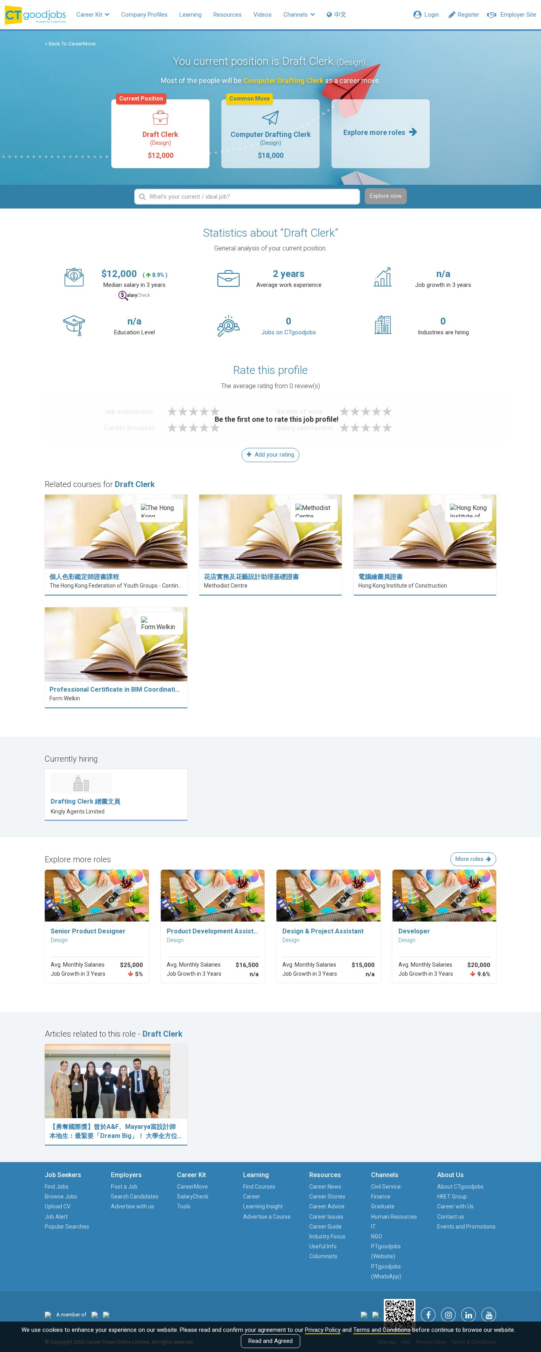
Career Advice (327, 1206)
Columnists (323, 1256)
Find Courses (259, 1186)
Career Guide (325, 1226)
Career (251, 1196)
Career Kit (90, 14)
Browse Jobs (61, 1196)
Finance (381, 1196)
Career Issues (326, 1217)
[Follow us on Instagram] (448, 1314)
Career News (325, 1186)
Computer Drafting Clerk (270, 129)
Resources (227, 14)
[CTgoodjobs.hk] (48, 1315)
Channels (296, 14)
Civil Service (386, 1186)
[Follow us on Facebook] (428, 1314)
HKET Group (452, 1196)
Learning (190, 14)
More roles (469, 859)
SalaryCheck (192, 1196)
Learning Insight (263, 1206)
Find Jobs (57, 1186)
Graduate (382, 1206)
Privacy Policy (323, 1329)
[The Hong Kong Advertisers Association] (94, 1315)
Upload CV (57, 1206)
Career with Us (455, 1206)
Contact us (450, 1217)
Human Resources (394, 1217)
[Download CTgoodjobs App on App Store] (364, 1314)
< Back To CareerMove (70, 44)
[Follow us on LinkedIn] (468, 1314)
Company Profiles (144, 14)
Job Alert (56, 1217)
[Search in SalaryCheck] (134, 296)
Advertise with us (132, 1206)
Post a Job (124, 1186)
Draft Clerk (148, 129)
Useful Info (323, 1246)
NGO (376, 1236)
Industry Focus (327, 1236)
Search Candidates (134, 1196)
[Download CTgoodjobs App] (399, 1314)
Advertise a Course (267, 1217)
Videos (262, 14)
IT (373, 1226)
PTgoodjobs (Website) (386, 1251)
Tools (183, 1206)
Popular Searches (67, 1226)
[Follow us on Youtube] (488, 1314)
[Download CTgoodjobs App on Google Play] (375, 1314)
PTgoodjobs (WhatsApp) (386, 1271)
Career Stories (327, 1196)
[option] (160, 133)
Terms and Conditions (382, 1329)
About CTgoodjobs (460, 1186)
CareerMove (192, 1186)
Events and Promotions (466, 1226)
